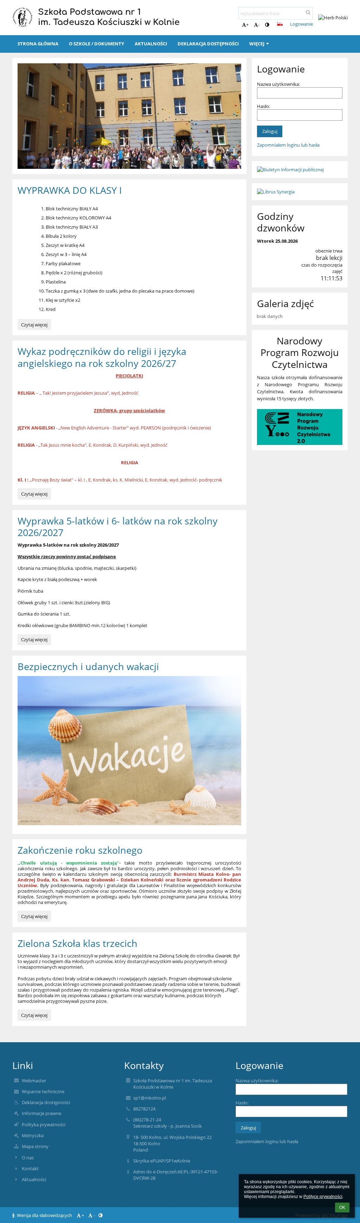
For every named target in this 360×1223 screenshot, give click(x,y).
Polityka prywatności (43, 1124)
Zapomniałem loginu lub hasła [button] (288, 145)
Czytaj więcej (34, 325)
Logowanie (301, 24)
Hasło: (263, 106)
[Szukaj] (308, 12)
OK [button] (342, 1207)
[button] (267, 25)
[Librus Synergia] (299, 192)
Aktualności (34, 1179)
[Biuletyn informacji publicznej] (299, 169)
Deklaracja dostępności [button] (208, 43)
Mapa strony (35, 1146)
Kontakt (30, 1168)
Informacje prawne (41, 1113)
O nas (28, 1157)
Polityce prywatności (322, 1196)
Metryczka (33, 1135)
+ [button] (247, 24)
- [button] (258, 24)
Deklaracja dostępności (46, 1102)
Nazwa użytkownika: (278, 84)
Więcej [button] (256, 43)
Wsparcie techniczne (43, 1091)
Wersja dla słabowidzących (44, 1215)
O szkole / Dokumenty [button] (96, 43)
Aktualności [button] (151, 43)
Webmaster (34, 1080)
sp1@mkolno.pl (149, 1098)
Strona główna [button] (38, 43)
